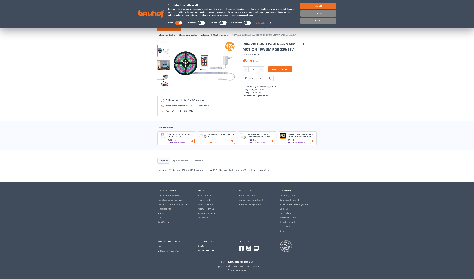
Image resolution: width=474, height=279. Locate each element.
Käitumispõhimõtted (289, 200)
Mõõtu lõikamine (206, 208)
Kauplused (207, 241)
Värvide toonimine (206, 213)
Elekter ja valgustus (188, 35)
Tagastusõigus (164, 208)
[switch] (201, 23)
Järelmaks (161, 213)
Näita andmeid (262, 23)
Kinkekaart (203, 217)
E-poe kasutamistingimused (170, 200)
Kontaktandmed (287, 222)
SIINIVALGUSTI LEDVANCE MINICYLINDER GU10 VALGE (260, 135)
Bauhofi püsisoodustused (251, 200)
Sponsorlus (285, 231)
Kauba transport (206, 195)
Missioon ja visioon (288, 195)
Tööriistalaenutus (206, 204)
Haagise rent (204, 200)
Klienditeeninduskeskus (168, 195)
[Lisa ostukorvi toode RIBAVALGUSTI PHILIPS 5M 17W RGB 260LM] (192, 141)
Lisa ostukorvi (280, 69)
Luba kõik (318, 6)
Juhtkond (284, 208)
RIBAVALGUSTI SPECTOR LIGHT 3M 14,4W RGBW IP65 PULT (301, 135)
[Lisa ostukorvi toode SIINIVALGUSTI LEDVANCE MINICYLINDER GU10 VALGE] (272, 141)
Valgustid (205, 35)
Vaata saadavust (255, 78)
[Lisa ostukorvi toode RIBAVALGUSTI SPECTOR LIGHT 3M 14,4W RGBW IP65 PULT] (312, 141)
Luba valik (318, 13)
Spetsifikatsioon (180, 160)
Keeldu (318, 21)
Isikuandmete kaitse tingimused (294, 204)
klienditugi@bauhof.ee (169, 251)
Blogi (201, 246)
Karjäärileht (285, 226)
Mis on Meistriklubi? (248, 195)
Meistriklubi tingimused (250, 204)
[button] (163, 51)
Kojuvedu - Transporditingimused (173, 204)
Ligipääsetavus (164, 222)
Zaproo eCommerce (237, 270)
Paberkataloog (206, 250)
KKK (159, 217)
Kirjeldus (163, 160)
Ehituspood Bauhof (166, 35)
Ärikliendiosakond (288, 217)
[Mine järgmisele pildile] (163, 88)
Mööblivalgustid (221, 35)
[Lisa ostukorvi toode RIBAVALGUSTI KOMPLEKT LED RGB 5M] (232, 141)
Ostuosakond (286, 213)
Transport (198, 160)
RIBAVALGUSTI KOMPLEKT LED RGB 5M (221, 135)
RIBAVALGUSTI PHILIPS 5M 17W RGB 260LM (178, 135)
